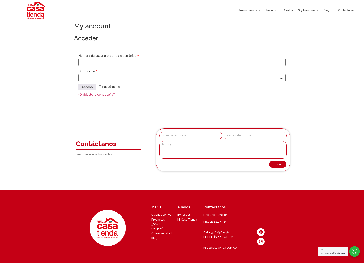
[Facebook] (261, 232)
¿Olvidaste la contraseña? (96, 94)
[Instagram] (261, 241)
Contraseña (88, 71)
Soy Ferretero (306, 10)
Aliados (288, 10)
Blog (326, 10)
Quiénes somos (247, 10)
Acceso (87, 87)
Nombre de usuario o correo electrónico (108, 55)
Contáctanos (346, 10)
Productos (272, 10)
